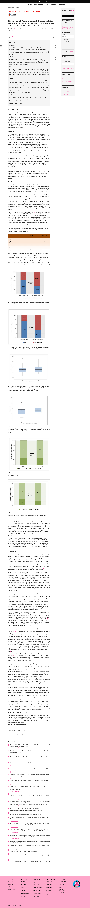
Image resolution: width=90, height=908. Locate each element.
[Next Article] (56, 37)
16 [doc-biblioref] (10, 651)
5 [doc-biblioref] (13, 631)
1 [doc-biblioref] (43, 116)
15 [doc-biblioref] (19, 646)
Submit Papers (68, 16)
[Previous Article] (53, 37)
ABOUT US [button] (30, 4)
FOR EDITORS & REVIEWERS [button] (51, 4)
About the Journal (11, 881)
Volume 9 (13, 7)
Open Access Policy (11, 887)
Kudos (63, 93)
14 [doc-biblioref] (18, 646)
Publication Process (36, 895)
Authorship (23, 889)
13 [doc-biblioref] (17, 631)
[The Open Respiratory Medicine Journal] (77, 884)
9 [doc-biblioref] (20, 638)
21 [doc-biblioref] (15, 655)
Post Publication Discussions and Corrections (48, 892)
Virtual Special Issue (36, 891)
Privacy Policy (18, 905)
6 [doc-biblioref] (14, 631)
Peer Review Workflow (37, 893)
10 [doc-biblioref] (15, 631)
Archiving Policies (24, 881)
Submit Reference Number (68, 68)
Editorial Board (10, 884)
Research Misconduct (49, 896)
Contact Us (23, 905)
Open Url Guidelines (11, 889)
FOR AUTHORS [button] (62, 4)
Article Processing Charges (25, 882)
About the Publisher (11, 882)
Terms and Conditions (11, 905)
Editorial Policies (36, 884)
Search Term (64, 34)
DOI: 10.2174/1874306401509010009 (14, 34)
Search (71, 51)
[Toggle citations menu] (14, 748)
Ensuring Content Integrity (37, 885)
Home (25, 4)
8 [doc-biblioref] (17, 608)
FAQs (9, 886)
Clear (66, 51)
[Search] (86, 2)
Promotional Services (66, 94)
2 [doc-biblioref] (44, 116)
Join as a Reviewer (65, 80)
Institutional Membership (25, 893)
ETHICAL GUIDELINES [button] (38, 4)
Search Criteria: (66, 39)
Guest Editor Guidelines (37, 890)
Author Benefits (23, 884)
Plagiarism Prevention (49, 888)
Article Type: (65, 44)
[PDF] (12, 37)
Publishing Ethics (49, 894)
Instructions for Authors (25, 895)
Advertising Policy (65, 91)
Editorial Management (37, 882)
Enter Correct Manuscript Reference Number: (68, 61)
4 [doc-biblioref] (23, 121)
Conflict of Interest (49, 884)
